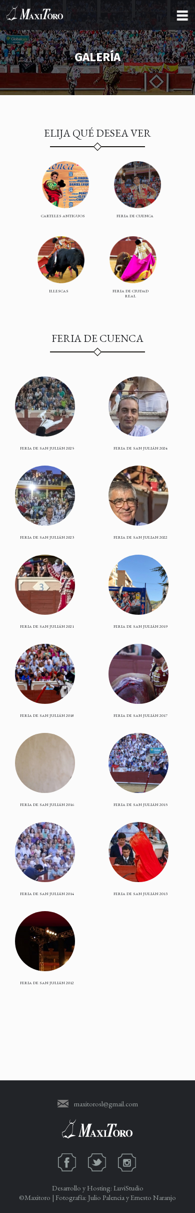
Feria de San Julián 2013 (141, 893)
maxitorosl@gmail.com (106, 1103)
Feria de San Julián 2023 (47, 537)
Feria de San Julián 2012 (47, 982)
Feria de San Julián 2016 (47, 804)
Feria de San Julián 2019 (141, 626)
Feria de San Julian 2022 (141, 537)
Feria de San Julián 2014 (47, 893)
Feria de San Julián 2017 (141, 715)
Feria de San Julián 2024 (141, 448)
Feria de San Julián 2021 (47, 626)
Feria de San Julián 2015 (141, 804)
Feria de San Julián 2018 (47, 715)
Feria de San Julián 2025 (47, 448)
